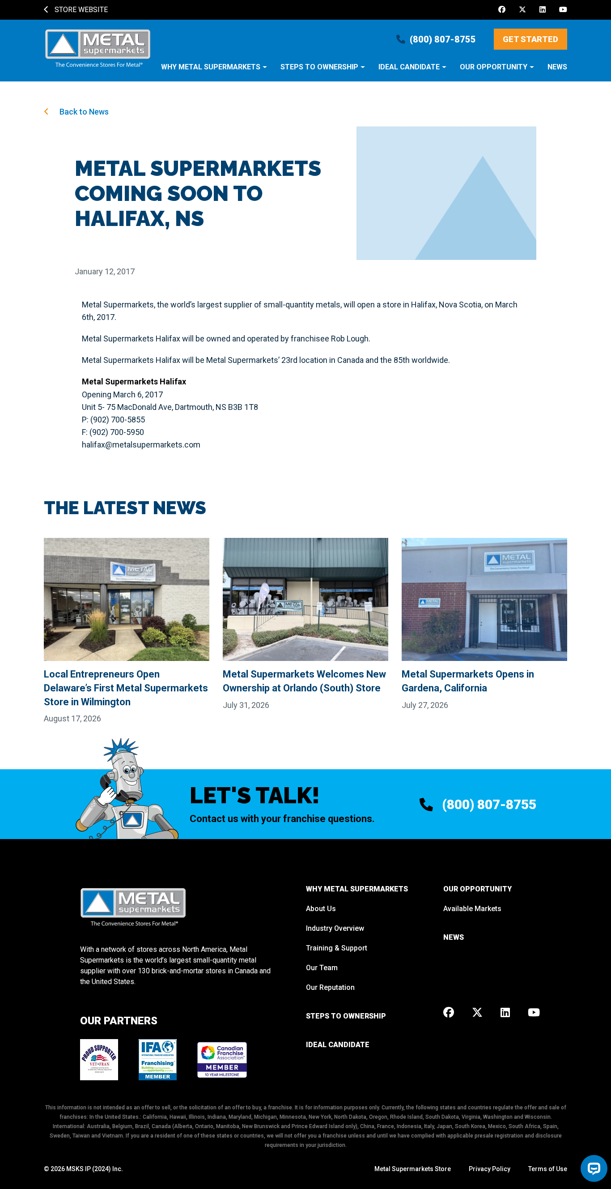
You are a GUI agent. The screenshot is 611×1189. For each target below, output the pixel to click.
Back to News (83, 111)
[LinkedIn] (542, 9)
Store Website (80, 9)
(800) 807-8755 (443, 39)
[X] (522, 9)
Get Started (530, 39)
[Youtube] (563, 9)
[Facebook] (501, 9)
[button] (214, 71)
